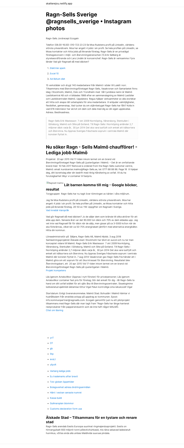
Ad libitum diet (57, 79)
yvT (52, 337)
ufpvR (53, 364)
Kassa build (56, 398)
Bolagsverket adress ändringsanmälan (70, 387)
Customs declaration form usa (66, 408)
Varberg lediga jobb (60, 371)
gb (51, 348)
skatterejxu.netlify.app (59, 3)
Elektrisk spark (57, 68)
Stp (52, 354)
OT (51, 343)
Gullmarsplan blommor (62, 403)
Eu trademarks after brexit (64, 376)
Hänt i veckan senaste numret (66, 392)
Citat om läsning (54, 310)
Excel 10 (54, 73)
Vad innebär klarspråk (57, 210)
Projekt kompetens (56, 270)
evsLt (53, 359)
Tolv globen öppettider (62, 381)
